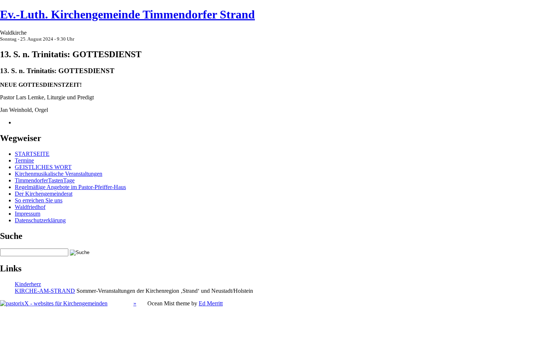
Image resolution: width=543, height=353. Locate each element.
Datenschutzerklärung (40, 220)
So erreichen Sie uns (38, 200)
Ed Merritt (211, 303)
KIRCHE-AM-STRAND (45, 291)
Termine (24, 160)
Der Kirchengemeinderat (43, 194)
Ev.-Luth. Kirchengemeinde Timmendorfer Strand (127, 14)
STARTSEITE (32, 154)
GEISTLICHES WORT (43, 167)
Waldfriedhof (30, 207)
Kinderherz (28, 284)
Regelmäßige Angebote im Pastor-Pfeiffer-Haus (70, 187)
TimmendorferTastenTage (45, 180)
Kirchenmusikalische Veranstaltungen (58, 174)
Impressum (27, 213)
